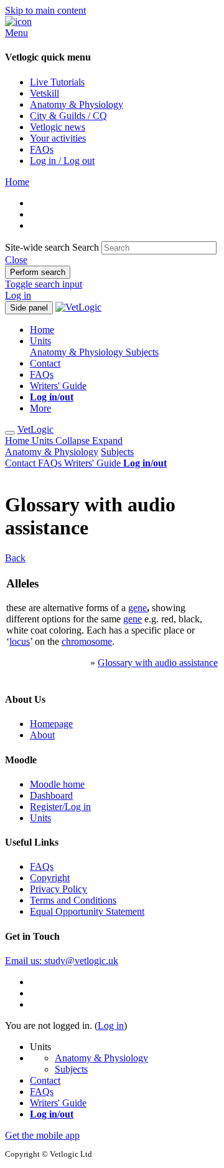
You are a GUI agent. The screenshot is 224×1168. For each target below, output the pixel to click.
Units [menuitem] (40, 340)
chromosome (87, 641)
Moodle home (57, 784)
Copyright (50, 877)
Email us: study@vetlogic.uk (61, 960)
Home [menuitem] (42, 329)
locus (19, 641)
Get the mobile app (42, 1135)
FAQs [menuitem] (42, 374)
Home (18, 440)
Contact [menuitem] (45, 363)
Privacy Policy (58, 889)
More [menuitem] (40, 408)
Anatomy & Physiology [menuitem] (78, 352)
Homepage (51, 723)
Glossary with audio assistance (158, 662)
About (42, 735)
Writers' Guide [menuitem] (58, 385)
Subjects (117, 451)
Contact (21, 463)
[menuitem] (51, 397)
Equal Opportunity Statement (87, 911)
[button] (16, 259)
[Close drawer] (10, 433)
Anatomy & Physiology (51, 451)
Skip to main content (45, 10)
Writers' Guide (93, 463)
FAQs (51, 463)
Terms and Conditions (73, 900)
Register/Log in (60, 806)
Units (77, 440)
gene (137, 607)
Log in (18, 295)
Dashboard (51, 795)
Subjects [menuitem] (142, 352)
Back (15, 558)
